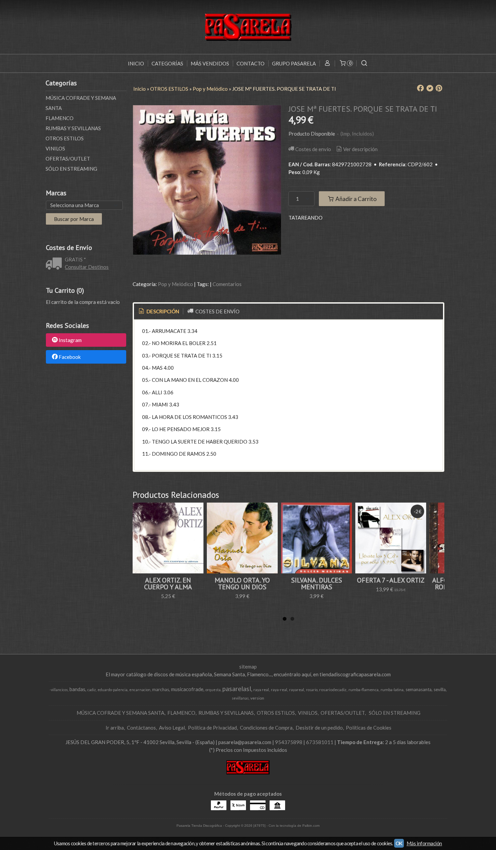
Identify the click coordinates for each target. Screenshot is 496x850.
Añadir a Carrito (355, 198)
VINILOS (55, 148)
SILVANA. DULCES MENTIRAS (316, 583)
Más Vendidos (210, 63)
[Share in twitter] (430, 88)
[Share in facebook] (420, 88)
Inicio (136, 63)
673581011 (319, 742)
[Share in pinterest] (439, 88)
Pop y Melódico (175, 284)
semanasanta (419, 689)
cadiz (91, 689)
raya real (261, 689)
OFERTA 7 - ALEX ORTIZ (390, 580)
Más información (424, 843)
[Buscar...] (364, 63)
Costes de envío (313, 149)
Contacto (251, 63)
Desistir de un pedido (319, 728)
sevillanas (240, 698)
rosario (312, 689)
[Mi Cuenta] (327, 63)
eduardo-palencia (113, 689)
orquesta (213, 689)
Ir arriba (115, 728)
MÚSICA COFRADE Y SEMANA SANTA (81, 103)
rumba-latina (392, 689)
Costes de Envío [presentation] (217, 311)
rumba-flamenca (364, 689)
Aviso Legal (172, 728)
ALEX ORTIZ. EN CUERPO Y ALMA (168, 583)
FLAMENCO (60, 118)
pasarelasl (236, 688)
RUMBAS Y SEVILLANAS (73, 128)
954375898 (288, 742)
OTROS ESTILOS (65, 138)
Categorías (167, 63)
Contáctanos (141, 728)
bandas (77, 689)
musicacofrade (187, 689)
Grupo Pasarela (294, 63)
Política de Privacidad (212, 728)
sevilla (440, 689)
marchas (160, 689)
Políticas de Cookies (368, 728)
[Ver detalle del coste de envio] (55, 264)
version (257, 698)
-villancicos (59, 689)
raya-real (279, 689)
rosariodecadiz (333, 689)
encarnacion (139, 689)
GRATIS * (75, 259)
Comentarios (227, 284)
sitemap (248, 666)
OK (399, 843)
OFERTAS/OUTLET (68, 158)
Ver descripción (360, 149)
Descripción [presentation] (162, 311)
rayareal (296, 689)
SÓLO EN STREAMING (71, 169)
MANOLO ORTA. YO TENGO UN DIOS (242, 583)
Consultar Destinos (87, 267)
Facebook (70, 357)
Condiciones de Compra (266, 728)
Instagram (70, 340)
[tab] (158, 311)
